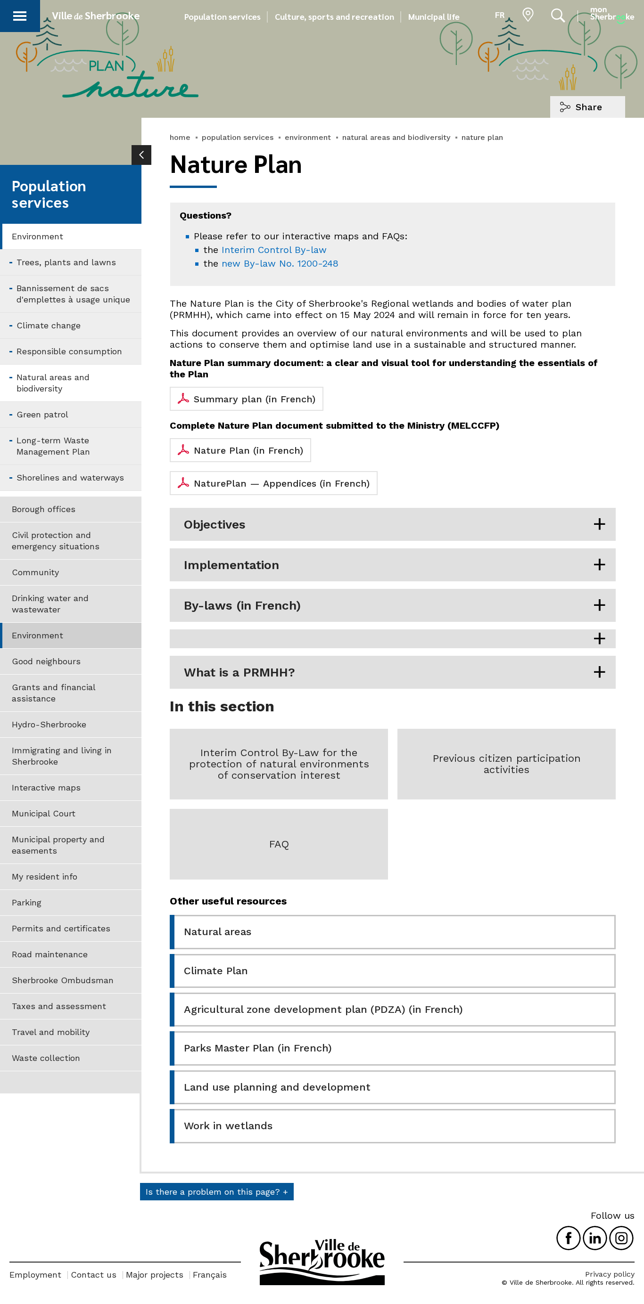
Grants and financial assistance (54, 692)
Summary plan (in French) (254, 399)
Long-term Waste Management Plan (53, 445)
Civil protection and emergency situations (55, 540)
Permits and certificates (61, 928)
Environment (37, 236)
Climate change (49, 325)
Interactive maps (46, 787)
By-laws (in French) (242, 605)
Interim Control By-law (274, 249)
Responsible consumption (69, 351)
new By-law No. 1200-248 (280, 263)
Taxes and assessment (59, 1006)
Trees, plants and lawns (66, 262)
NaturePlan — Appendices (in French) (282, 483)
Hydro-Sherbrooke (49, 724)
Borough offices (43, 509)
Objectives (215, 524)
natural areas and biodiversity (396, 137)
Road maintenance (50, 954)
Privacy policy (610, 1274)
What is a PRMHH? (239, 672)
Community (35, 572)
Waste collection (46, 1058)
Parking (26, 902)
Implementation (231, 565)
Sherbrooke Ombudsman (63, 980)
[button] (19, 14)
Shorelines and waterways (70, 477)
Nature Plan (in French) (248, 450)
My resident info (44, 876)
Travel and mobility (51, 1032)
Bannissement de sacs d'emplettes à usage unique (73, 293)
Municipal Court (43, 813)
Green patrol (42, 414)
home (180, 137)
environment (308, 137)
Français (210, 1275)
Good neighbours (46, 661)
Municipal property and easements (58, 845)
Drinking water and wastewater (50, 603)
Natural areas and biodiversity (53, 382)
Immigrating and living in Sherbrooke (62, 755)
